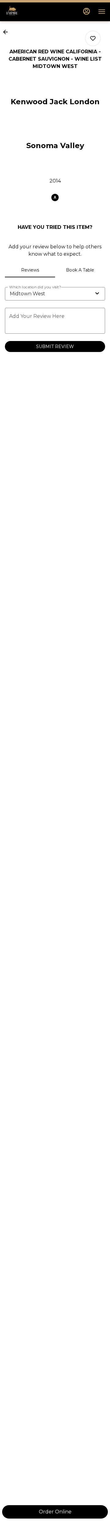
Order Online (55, 1512)
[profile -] (86, 11)
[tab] (30, 270)
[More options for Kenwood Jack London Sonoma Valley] (93, 38)
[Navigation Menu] (101, 11)
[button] (7, 32)
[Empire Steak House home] (32, 11)
